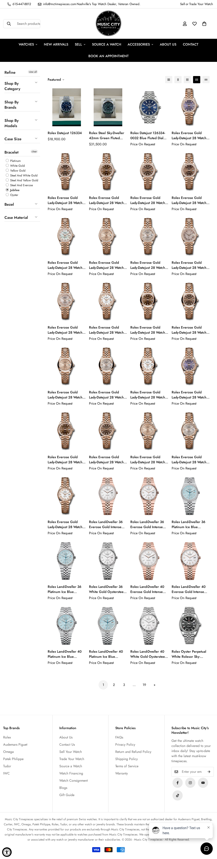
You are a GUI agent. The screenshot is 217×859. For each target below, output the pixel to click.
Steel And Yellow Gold (23, 180)
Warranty (121, 773)
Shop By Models (11, 123)
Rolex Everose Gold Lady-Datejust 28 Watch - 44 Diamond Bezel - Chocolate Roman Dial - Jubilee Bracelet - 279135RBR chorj (190, 200)
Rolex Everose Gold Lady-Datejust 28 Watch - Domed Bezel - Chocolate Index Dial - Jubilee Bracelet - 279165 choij (190, 330)
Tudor (7, 766)
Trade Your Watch (71, 758)
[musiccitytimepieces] (177, 783)
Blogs (63, 787)
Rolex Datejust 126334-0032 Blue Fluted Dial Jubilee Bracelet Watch (147, 135)
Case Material (16, 217)
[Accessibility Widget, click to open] (7, 852)
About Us (65, 737)
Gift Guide (66, 794)
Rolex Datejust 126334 (65, 132)
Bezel (9, 204)
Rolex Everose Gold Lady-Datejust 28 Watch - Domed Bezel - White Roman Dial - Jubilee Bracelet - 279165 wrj (148, 395)
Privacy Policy (125, 744)
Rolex (7, 737)
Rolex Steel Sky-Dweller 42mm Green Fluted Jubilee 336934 (106, 135)
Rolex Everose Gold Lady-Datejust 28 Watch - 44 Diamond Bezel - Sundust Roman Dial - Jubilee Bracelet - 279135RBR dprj (190, 265)
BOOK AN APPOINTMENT (108, 56)
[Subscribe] (209, 772)
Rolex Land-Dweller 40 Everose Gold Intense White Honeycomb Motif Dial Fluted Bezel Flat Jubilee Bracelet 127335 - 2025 (191, 589)
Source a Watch (70, 766)
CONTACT (190, 44)
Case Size (12, 139)
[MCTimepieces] (203, 783)
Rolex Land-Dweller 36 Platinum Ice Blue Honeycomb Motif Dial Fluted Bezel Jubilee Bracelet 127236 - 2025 (66, 589)
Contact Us (67, 744)
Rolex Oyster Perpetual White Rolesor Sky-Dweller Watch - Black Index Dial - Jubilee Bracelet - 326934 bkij (189, 654)
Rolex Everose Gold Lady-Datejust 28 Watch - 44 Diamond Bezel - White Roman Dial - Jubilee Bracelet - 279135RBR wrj (107, 330)
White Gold (17, 166)
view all (33, 72)
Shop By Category (12, 86)
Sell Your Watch (70, 751)
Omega (8, 751)
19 (144, 684)
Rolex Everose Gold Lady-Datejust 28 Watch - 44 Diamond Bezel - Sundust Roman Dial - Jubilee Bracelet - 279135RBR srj (66, 330)
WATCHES (26, 44)
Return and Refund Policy (133, 751)
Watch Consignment (73, 780)
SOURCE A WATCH (106, 44)
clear (34, 151)
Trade (193, 4)
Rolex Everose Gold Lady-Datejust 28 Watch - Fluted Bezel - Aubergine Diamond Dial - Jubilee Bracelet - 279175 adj (190, 395)
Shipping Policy (126, 758)
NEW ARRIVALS (56, 44)
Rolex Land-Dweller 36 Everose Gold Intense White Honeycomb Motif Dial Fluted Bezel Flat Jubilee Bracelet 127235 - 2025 (148, 524)
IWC (6, 773)
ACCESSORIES (139, 44)
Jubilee (14, 190)
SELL (78, 44)
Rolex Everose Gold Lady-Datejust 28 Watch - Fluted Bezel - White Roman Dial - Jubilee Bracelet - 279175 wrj (66, 524)
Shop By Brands (11, 104)
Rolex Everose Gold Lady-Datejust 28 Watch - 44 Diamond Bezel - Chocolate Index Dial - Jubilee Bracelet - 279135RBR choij (148, 200)
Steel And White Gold (23, 175)
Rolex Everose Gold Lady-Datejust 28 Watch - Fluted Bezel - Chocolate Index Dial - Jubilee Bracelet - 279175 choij (107, 460)
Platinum (15, 161)
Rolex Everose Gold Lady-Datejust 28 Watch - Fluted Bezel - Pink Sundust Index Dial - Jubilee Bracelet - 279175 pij (148, 460)
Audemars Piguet (15, 744)
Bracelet (11, 152)
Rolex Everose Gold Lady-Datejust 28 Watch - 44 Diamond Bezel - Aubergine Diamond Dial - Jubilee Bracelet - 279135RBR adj (190, 135)
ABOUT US (168, 44)
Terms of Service (126, 766)
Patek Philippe (13, 758)
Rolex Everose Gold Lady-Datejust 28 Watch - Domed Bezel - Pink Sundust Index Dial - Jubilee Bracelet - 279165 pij (66, 395)
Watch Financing (71, 773)
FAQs (119, 737)
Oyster (13, 195)
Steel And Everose (21, 185)
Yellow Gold (17, 170)
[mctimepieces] (108, 23)
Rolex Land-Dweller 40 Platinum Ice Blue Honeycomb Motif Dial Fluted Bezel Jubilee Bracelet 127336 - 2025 (66, 654)
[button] (204, 24)
